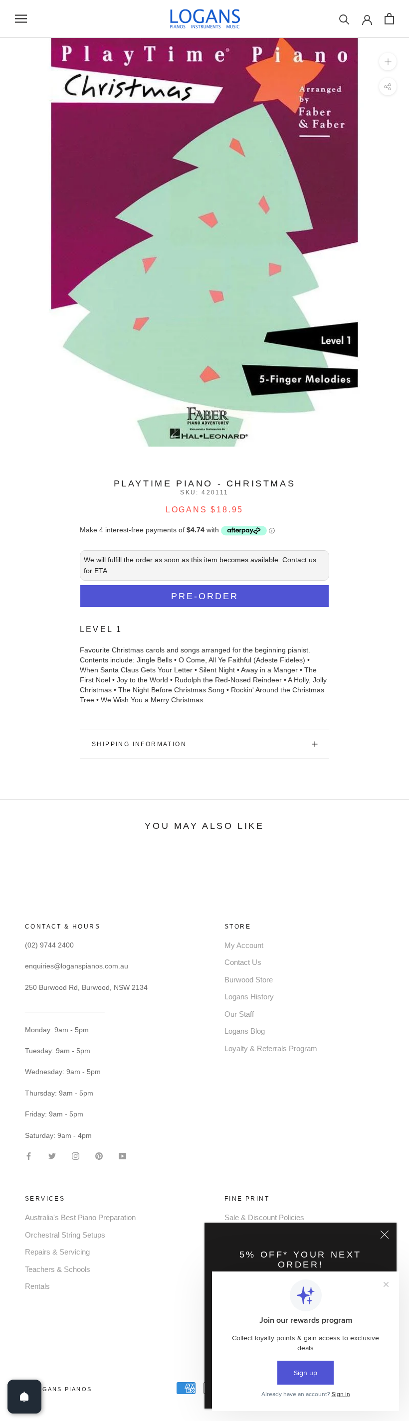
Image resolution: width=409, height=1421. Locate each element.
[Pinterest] (99, 1155)
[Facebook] (28, 1155)
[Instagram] (75, 1155)
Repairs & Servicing (57, 1252)
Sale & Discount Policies (264, 1217)
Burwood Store (248, 979)
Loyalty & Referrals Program (270, 1048)
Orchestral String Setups (65, 1235)
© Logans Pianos (58, 1389)
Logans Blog (244, 1031)
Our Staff (239, 1014)
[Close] (384, 1234)
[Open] (24, 1397)
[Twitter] (52, 1155)
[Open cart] (389, 18)
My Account (243, 945)
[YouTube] (122, 1155)
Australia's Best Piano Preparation (80, 1217)
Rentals (37, 1286)
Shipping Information (139, 744)
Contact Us (242, 962)
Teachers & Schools (57, 1269)
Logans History (249, 996)
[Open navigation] (21, 18)
